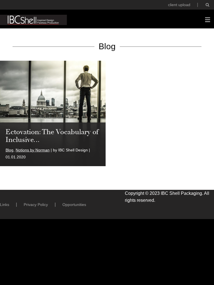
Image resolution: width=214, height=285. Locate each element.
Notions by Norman (33, 150)
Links (4, 204)
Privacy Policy (36, 204)
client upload (179, 5)
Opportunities (74, 204)
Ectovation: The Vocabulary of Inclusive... (52, 135)
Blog (9, 150)
